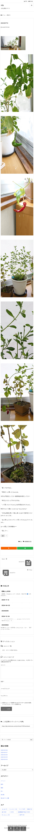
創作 (2, 784)
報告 (2, 787)
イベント (3, 781)
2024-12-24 (6, 616)
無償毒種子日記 (28, 541)
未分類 (2, 794)
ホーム (3, 15)
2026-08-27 (4, 752)
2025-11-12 (5, 600)
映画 (29, 809)
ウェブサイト (4, 695)
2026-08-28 (4, 750)
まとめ (4, 809)
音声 (22, 815)
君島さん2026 (6, 591)
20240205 (5, 611)
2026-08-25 (4, 757)
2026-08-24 (4, 759)
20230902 (5, 625)
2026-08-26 (4, 754)
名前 (2, 681)
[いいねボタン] (3, 535)
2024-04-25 (6, 605)
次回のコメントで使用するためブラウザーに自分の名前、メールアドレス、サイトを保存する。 (17, 703)
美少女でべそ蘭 (5, 798)
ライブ (22, 809)
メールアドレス (5, 688)
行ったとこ (6, 815)
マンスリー (13, 809)
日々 (10, 15)
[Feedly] (25, 548)
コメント (3, 665)
